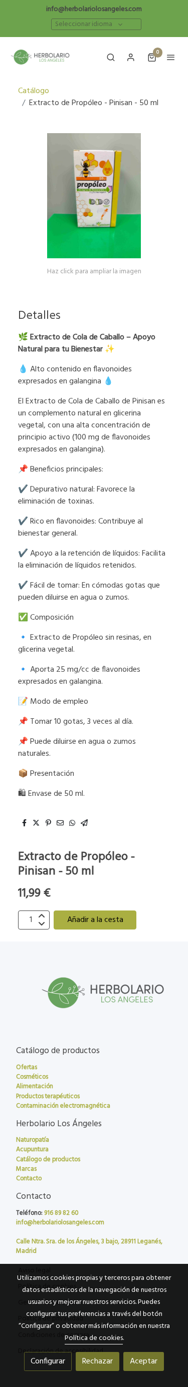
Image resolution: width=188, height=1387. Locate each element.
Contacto (29, 1178)
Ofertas (26, 1067)
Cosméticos (32, 1077)
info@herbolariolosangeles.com (94, 9)
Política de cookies (94, 1338)
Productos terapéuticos (48, 1096)
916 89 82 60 (61, 1213)
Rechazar (97, 1361)
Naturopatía (32, 1140)
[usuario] (131, 57)
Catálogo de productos (48, 1159)
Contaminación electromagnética (63, 1106)
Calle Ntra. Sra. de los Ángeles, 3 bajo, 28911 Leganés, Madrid (89, 1246)
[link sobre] (94, 999)
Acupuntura (32, 1149)
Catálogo (33, 91)
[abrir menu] (171, 57)
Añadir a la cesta (95, 920)
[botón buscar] (111, 57)
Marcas (26, 1169)
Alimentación (34, 1086)
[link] (40, 57)
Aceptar (143, 1361)
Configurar (48, 1361)
